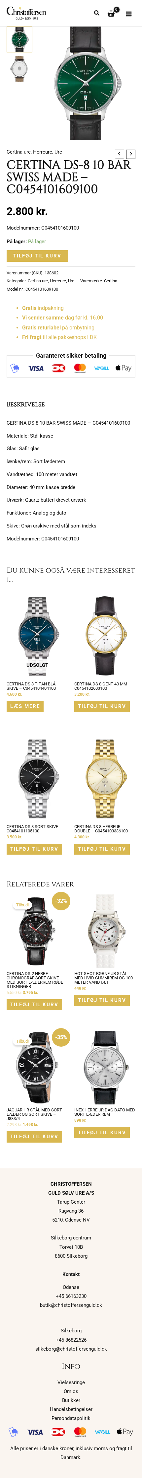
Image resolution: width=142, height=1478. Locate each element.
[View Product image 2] (19, 68)
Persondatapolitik (71, 1418)
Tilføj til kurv (37, 256)
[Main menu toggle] (128, 14)
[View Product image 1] (19, 39)
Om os (71, 1391)
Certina (110, 280)
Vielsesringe (71, 1382)
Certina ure (19, 152)
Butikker (71, 1400)
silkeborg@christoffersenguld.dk (71, 1349)
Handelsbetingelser (71, 1409)
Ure (58, 152)
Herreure (42, 152)
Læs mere (25, 706)
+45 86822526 (71, 1340)
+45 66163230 (71, 1296)
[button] (97, 13)
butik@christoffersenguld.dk (71, 1305)
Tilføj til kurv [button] (102, 706)
